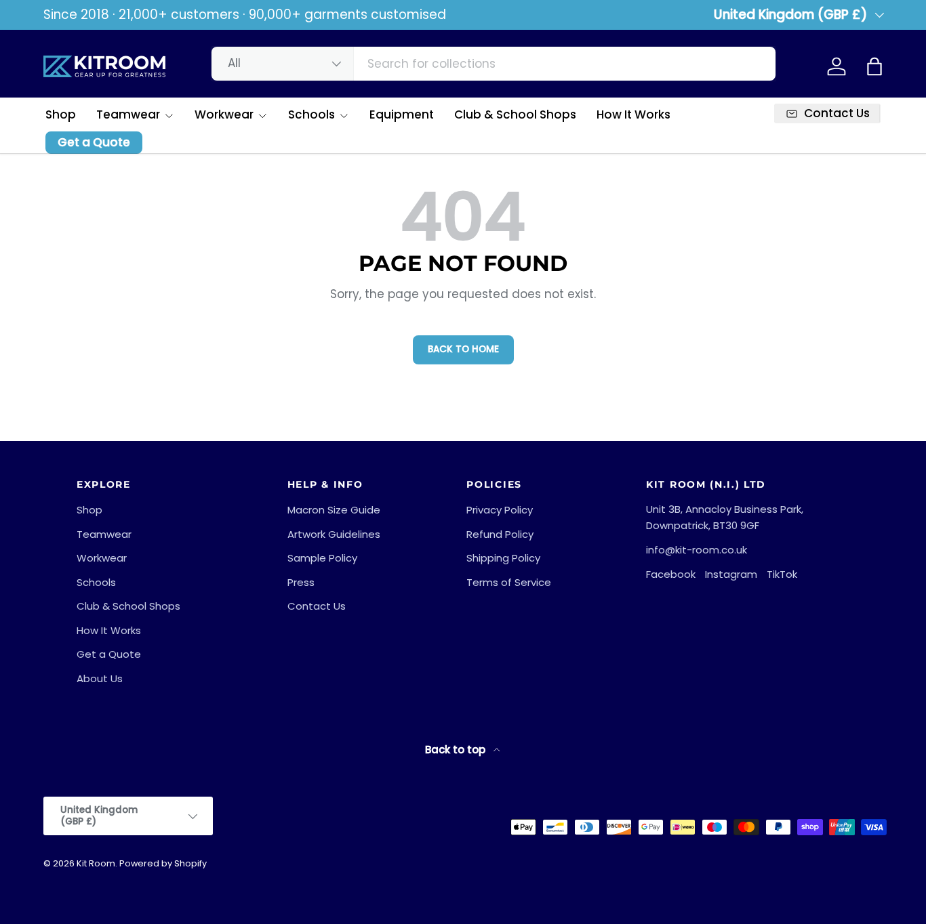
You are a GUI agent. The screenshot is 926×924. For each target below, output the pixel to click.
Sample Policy (322, 558)
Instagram (731, 574)
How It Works (633, 114)
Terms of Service (508, 582)
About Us (100, 678)
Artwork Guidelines (333, 534)
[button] (874, 66)
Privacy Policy (499, 510)
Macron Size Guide (333, 510)
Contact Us (316, 606)
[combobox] (494, 64)
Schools (311, 114)
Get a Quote (94, 142)
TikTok (782, 574)
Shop (60, 114)
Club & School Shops (515, 114)
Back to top (456, 749)
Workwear (224, 114)
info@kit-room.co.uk (696, 550)
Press (301, 582)
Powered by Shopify (163, 863)
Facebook (671, 574)
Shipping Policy (503, 558)
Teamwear (128, 114)
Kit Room (96, 863)
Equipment (401, 114)
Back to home (463, 349)
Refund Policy (500, 534)
